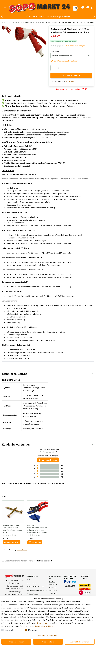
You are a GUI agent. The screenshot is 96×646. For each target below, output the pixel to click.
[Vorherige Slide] (2, 16)
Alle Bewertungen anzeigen (75, 46)
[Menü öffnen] (4, 8)
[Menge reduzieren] (53, 68)
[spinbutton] (59, 68)
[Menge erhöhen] (65, 68)
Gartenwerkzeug (26, 22)
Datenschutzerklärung (45, 626)
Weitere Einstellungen (48, 635)
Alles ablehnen (48, 641)
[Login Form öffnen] (91, 8)
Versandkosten (71, 81)
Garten (14, 22)
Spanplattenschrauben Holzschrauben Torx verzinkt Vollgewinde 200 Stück (12, 528)
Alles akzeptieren (16, 641)
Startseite (6, 22)
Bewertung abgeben (48, 460)
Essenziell (8, 630)
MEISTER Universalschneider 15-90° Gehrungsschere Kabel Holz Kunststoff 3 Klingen (37, 528)
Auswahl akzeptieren (79, 641)
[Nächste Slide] (94, 16)
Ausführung (54, 51)
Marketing (32, 630)
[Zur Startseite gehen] (39, 8)
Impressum (42, 623)
